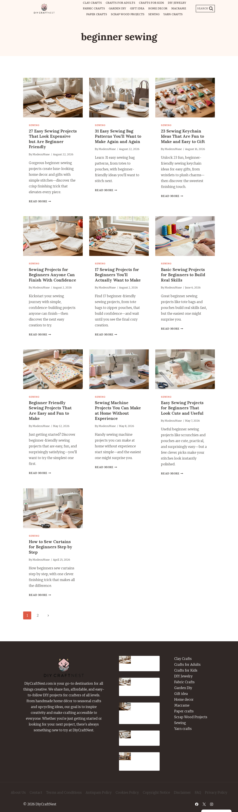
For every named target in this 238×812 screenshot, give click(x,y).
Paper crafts (96, 14)
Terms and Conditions (64, 792)
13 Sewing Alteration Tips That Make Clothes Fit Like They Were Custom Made (148, 712)
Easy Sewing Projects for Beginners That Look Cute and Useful (182, 408)
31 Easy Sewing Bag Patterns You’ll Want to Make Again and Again (118, 136)
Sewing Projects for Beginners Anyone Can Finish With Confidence (52, 275)
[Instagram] (211, 804)
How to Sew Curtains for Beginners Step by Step (50, 547)
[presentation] (53, 97)
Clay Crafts (92, 2)
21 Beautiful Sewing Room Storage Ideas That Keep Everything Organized (148, 759)
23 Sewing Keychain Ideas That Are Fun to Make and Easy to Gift (183, 136)
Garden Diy (117, 8)
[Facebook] (196, 804)
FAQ (198, 792)
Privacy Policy (216, 792)
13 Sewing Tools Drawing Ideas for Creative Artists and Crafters (147, 737)
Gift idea (137, 8)
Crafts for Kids (151, 2)
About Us (18, 792)
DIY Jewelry (177, 2)
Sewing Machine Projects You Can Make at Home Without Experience (118, 410)
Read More (40, 201)
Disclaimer (182, 792)
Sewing (153, 14)
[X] (204, 804)
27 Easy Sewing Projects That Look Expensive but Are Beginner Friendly (53, 139)
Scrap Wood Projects (127, 14)
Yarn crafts (173, 14)
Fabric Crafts (94, 8)
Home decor (157, 8)
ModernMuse (41, 154)
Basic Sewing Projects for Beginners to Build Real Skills (183, 275)
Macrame (178, 8)
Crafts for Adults (120, 2)
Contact (36, 792)
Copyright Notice (156, 792)
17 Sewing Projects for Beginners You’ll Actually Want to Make (118, 275)
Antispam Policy (99, 792)
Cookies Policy (127, 792)
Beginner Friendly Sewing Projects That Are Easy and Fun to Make (50, 410)
